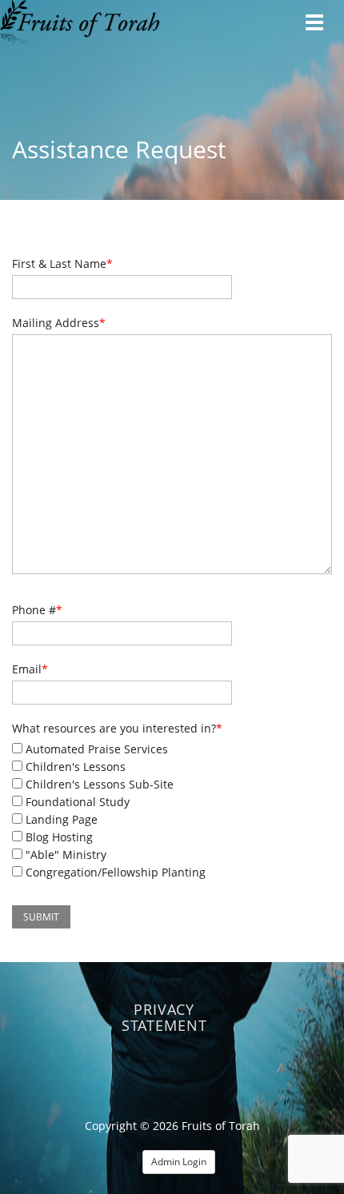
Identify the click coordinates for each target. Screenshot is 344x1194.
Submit (41, 917)
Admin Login (178, 1161)
